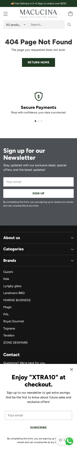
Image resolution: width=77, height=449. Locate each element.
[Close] (71, 369)
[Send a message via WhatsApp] (69, 441)
